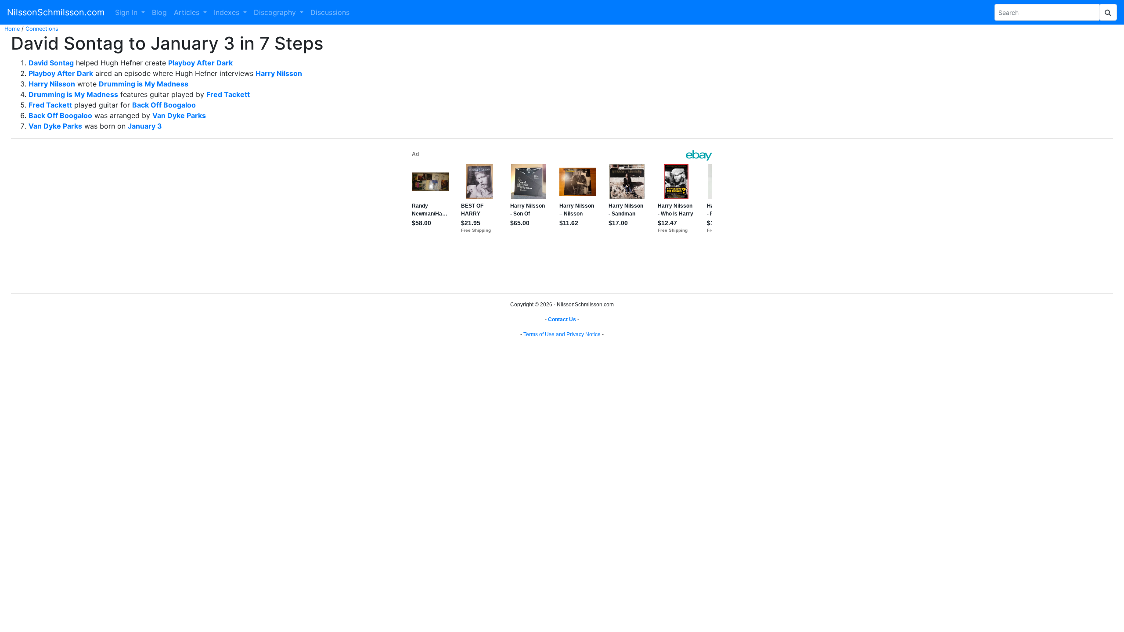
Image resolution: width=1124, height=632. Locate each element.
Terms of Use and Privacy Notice (562, 334)
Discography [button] (276, 12)
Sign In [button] (127, 12)
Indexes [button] (227, 12)
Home (12, 28)
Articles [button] (188, 12)
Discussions (329, 12)
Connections (41, 28)
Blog (159, 12)
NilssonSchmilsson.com (55, 12)
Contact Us (562, 319)
